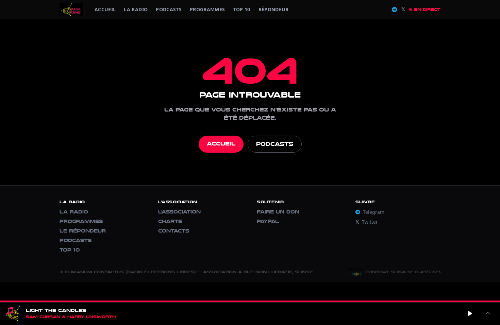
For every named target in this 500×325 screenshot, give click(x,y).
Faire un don (278, 212)
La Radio (136, 9)
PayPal (268, 221)
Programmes (81, 221)
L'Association (179, 212)
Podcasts (169, 9)
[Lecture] (470, 313)
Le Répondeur (83, 231)
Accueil (105, 9)
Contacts (173, 231)
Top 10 (241, 9)
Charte (170, 221)
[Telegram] (394, 10)
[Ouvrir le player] (488, 313)
